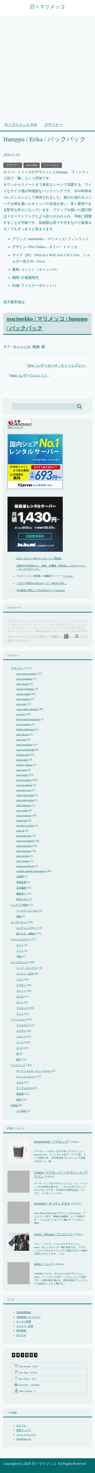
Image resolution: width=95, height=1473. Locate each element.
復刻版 (24, 636)
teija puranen (23, 861)
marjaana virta (23, 790)
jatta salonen (22, 734)
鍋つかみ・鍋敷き (26, 933)
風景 (24, 640)
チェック (35, 624)
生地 (18, 1099)
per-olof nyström (25, 825)
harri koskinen (23, 724)
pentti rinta (21, 820)
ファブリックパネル (27, 910)
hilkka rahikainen (25, 729)
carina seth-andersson (27, 709)
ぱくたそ (21, 1335)
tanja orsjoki (22, 856)
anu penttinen (23, 699)
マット (20, 1013)
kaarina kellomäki (25, 749)
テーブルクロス (24, 1088)
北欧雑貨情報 (23, 1312)
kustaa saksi (22, 759)
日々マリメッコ (47, 6)
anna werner (22, 683)
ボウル (20, 996)
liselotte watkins (24, 764)
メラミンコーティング (23, 630)
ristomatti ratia (23, 835)
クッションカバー (26, 1076)
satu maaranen (23, 851)
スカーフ (21, 1036)
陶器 (15, 640)
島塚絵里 (21, 882)
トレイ (20, 979)
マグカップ (22, 1008)
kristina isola (22, 754)
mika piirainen (23, 805)
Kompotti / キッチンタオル (52, 1203)
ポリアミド (50, 627)
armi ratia (21, 704)
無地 (48, 636)
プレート (21, 990)
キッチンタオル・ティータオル (33, 1071)
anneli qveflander (25, 689)
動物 (79, 630)
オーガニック (35, 620)
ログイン (21, 1425)
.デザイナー (13, 165)
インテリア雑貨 (19, 905)
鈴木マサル (22, 899)
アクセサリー (23, 1025)
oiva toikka (31, 165)
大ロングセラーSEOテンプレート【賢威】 (39, 558)
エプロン (21, 1031)
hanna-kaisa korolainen (28, 719)
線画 (71, 636)
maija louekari (23, 780)
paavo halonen (23, 815)
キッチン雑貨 (23, 1321)
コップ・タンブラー (27, 968)
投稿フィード (23, 1430)
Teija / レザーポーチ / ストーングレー (56, 365)
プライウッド (18, 627)
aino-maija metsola (26, 673)
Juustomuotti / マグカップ (51, 1141)
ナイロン (70, 624)
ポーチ (20, 1048)
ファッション (51, 165)
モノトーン (43, 630)
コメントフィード (26, 1434)
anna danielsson (24, 678)
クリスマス (70, 620)
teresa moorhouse (25, 866)
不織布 (72, 630)
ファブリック (18, 1065)
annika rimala (23, 694)
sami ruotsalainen (25, 840)
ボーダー (39, 627)
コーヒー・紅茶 (24, 973)
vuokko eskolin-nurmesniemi (31, 871)
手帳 (18, 956)
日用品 (14, 1105)
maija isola (21, 775)
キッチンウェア (19, 922)
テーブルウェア (19, 962)
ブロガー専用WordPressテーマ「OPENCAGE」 (41, 583)
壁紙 (18, 916)
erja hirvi (21, 714)
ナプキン (21, 985)
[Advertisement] (47, 71)
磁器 (54, 636)
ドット (60, 623)
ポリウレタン (64, 627)
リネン (54, 630)
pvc (9, 620)
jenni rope (21, 739)
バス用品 (21, 1111)
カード (20, 945)
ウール (23, 620)
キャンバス (22, 346)
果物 (36, 636)
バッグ (20, 1042)
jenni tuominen (24, 744)
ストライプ (24, 624)
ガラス (46, 620)
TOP (20, 125)
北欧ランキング (15, 427)
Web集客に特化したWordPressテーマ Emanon (40, 590)
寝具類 (20, 1093)
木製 (31, 636)
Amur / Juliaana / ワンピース (53, 1234)
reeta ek (20, 830)
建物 (17, 636)
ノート (20, 950)
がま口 (15, 620)
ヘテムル (67, 576)
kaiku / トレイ (43, 1264)
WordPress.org (23, 1439)
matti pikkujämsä (25, 795)
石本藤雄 (21, 887)
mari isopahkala (24, 785)
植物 (36, 346)
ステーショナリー (20, 939)
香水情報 (21, 1330)
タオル (20, 1082)
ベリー (29, 627)
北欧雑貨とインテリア (28, 1317)
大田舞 (20, 876)
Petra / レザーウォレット (29, 375)
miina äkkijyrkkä (25, 800)
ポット (20, 1002)
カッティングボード (27, 928)
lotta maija (21, 770)
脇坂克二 (21, 893)
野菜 (81, 636)
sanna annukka (24, 845)
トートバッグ (48, 624)
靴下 (18, 1059)
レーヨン (63, 630)
